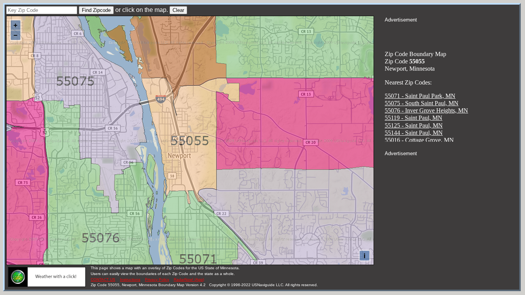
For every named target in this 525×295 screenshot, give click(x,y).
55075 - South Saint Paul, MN (422, 103)
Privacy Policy (157, 279)
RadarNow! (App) (189, 279)
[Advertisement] (451, 33)
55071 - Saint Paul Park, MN (420, 96)
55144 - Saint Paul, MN (414, 132)
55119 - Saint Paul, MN (413, 117)
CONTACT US (103, 279)
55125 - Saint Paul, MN (414, 125)
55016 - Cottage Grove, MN (419, 140)
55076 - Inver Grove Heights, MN (426, 110)
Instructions (130, 279)
